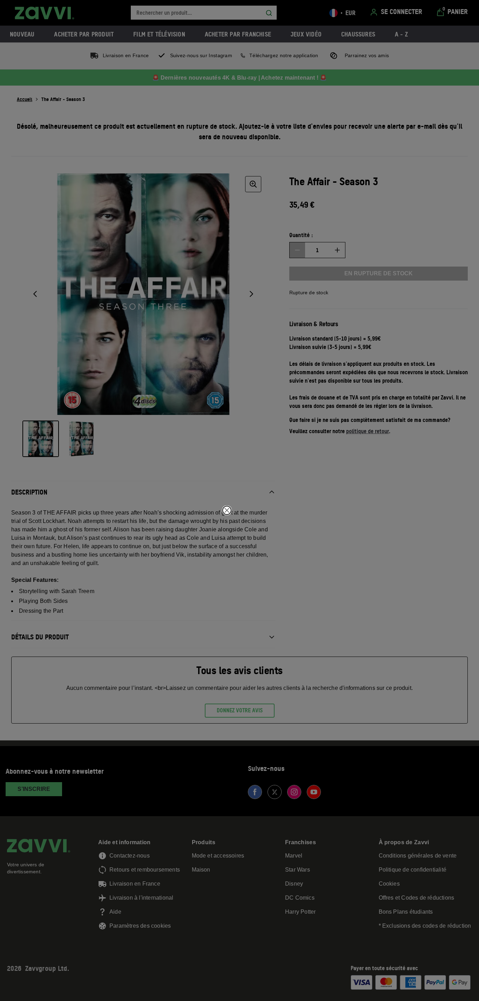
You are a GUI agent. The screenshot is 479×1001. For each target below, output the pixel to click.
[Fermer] (227, 510)
